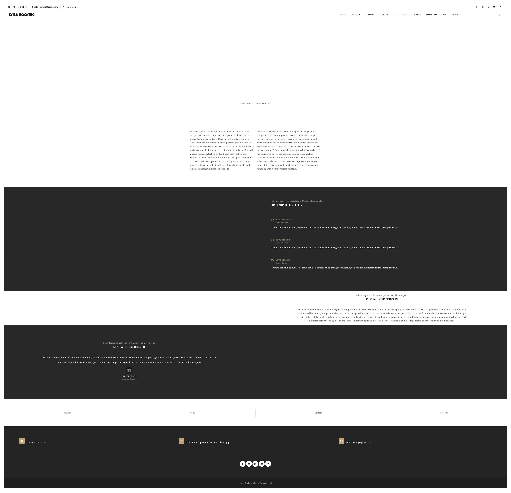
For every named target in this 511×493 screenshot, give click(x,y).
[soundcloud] (500, 7)
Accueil (343, 15)
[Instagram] (482, 7)
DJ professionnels (401, 15)
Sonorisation (431, 15)
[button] (46, 367)
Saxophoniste (371, 15)
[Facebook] (477, 7)
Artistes (417, 15)
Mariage (385, 15)
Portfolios (251, 103)
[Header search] (499, 14)
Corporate (356, 15)
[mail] (494, 7)
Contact (455, 15)
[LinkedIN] (488, 7)
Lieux (444, 15)
